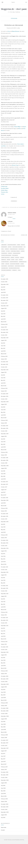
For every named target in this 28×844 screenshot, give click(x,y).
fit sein (8, 251)
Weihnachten (5, 268)
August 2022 (4, 340)
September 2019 (4, 433)
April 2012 (3, 607)
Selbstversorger (14, 261)
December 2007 (4, 740)
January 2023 (4, 327)
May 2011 (3, 633)
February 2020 (4, 420)
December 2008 (4, 708)
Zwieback (23, 235)
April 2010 (3, 665)
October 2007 (4, 745)
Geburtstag (4, 253)
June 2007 (3, 756)
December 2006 (4, 772)
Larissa (2, 194)
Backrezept (4, 246)
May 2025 (3, 289)
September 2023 (4, 305)
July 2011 (3, 628)
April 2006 (3, 793)
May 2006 (3, 790)
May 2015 (3, 529)
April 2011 (3, 636)
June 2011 (3, 631)
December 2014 (4, 540)
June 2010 (3, 660)
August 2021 (3, 372)
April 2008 (3, 729)
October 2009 (4, 681)
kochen (17, 257)
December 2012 (4, 585)
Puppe (12, 259)
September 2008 (5, 716)
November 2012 (4, 588)
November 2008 (4, 710)
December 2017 (4, 481)
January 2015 (4, 537)
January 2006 (4, 801)
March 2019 (3, 449)
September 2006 (5, 780)
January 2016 (4, 511)
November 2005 (4, 806)
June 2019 (3, 441)
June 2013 (3, 580)
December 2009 (4, 676)
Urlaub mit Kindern (14, 263)
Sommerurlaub (22, 261)
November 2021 (4, 364)
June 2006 (3, 788)
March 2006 (3, 796)
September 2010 (4, 652)
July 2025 (3, 287)
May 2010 (3, 662)
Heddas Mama (12, 212)
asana (18, 244)
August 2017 (3, 489)
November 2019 (4, 428)
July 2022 (3, 343)
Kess (9, 31)
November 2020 (4, 396)
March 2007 (3, 764)
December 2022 (4, 329)
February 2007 (4, 766)
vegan (22, 263)
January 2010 (4, 673)
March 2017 (3, 495)
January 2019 (4, 455)
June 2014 (3, 556)
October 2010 (4, 649)
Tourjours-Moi (4, 192)
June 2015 (3, 527)
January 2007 (4, 769)
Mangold (4, 259)
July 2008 (3, 721)
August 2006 (4, 782)
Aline (19, 28)
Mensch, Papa (15, 165)
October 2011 (4, 623)
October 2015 (4, 519)
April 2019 (3, 447)
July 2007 (3, 753)
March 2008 (3, 732)
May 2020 (3, 412)
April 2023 (3, 319)
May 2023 (3, 316)
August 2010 (4, 655)
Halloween (15, 255)
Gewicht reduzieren (6, 255)
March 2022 (3, 353)
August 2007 (4, 750)
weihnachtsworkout (6, 270)
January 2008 (4, 737)
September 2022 (4, 337)
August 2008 (4, 718)
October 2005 (4, 809)
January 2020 (4, 423)
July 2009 (3, 689)
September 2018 (4, 465)
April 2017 (3, 492)
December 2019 (4, 425)
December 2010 (4, 647)
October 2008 (4, 713)
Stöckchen (14, 18)
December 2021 (4, 361)
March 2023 (3, 321)
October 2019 (4, 431)
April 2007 (3, 761)
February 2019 (4, 452)
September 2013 (4, 572)
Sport (3, 263)
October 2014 (4, 545)
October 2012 (4, 591)
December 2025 (4, 279)
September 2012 (4, 593)
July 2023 (3, 311)
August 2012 (3, 596)
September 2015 (4, 521)
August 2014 (4, 551)
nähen (8, 259)
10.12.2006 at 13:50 (11, 214)
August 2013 (3, 575)
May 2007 (3, 758)
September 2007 (4, 748)
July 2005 (3, 817)
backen (23, 244)
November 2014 (4, 543)
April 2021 (3, 383)
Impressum (3, 827)
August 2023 (4, 308)
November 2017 (4, 484)
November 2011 (4, 620)
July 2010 (3, 657)
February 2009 (4, 702)
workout (15, 270)
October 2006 (4, 777)
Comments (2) (14, 197)
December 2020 (4, 393)
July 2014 (3, 553)
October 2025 (4, 281)
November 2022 (4, 332)
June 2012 (3, 601)
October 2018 (4, 463)
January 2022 (4, 359)
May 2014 (3, 559)
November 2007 (4, 742)
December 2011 (4, 617)
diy (24, 246)
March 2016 (3, 505)
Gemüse (10, 253)
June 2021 (3, 377)
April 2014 (3, 561)
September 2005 (5, 812)
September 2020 (4, 401)
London (22, 257)
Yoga (19, 270)
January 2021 (4, 391)
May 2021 (3, 380)
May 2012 (3, 604)
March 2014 (3, 564)
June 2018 (3, 473)
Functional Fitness (15, 251)
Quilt (17, 259)
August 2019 (4, 436)
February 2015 (4, 535)
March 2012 (3, 609)
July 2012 (3, 599)
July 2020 (3, 407)
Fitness (3, 251)
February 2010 (4, 670)
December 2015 (4, 513)
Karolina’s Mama (4, 188)
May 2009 (3, 694)
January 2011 (4, 644)
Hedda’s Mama (4, 190)
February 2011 (4, 641)
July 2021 (3, 375)
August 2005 (4, 814)
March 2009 (3, 700)
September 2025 (4, 284)
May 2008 (3, 726)
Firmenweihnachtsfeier (8, 235)
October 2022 (4, 335)
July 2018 (3, 471)
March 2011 (3, 639)
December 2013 (4, 567)
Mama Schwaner (15, 31)
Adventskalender (12, 244)
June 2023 (3, 313)
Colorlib (13, 839)
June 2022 (3, 345)
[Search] (26, 2)
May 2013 (3, 583)
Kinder (12, 257)
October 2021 (4, 367)
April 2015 (3, 532)
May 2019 (3, 444)
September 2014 (4, 548)
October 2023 (4, 303)
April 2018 (3, 479)
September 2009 (5, 684)
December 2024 (4, 295)
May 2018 (3, 476)
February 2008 (4, 734)
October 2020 (4, 399)
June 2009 (3, 692)
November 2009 (4, 678)
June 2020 (3, 409)
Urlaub (7, 263)
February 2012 (4, 612)
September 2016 (4, 500)
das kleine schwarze (17, 246)
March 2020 (3, 417)
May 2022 (3, 348)
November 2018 (4, 460)
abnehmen (4, 244)
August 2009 (4, 686)
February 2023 (4, 324)
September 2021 (4, 369)
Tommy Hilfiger (17, 126)
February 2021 (4, 388)
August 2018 (4, 468)
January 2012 (4, 615)
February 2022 (4, 356)
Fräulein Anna (4, 186)
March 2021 (3, 385)
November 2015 (4, 516)
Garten (22, 251)
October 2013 (4, 569)
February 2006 (4, 798)
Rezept (20, 259)
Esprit (24, 126)
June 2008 (3, 724)
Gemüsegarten (16, 253)
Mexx (19, 128)
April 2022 (3, 351)
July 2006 (3, 785)
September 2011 (4, 625)
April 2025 (3, 292)
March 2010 (3, 668)
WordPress (22, 839)
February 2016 (4, 508)
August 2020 (4, 404)
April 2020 (3, 415)
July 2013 (3, 577)
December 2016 (4, 497)
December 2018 (4, 457)
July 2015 (3, 524)
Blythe (9, 246)
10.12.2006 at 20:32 (11, 223)
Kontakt (3, 830)
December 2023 (4, 297)
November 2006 (4, 774)
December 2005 (4, 804)
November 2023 (4, 300)
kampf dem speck (6, 257)
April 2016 (3, 503)
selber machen (5, 261)
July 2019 (3, 439)
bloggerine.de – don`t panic (14, 9)
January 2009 (4, 705)
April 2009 (3, 697)
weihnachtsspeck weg (14, 268)
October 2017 (4, 487)
